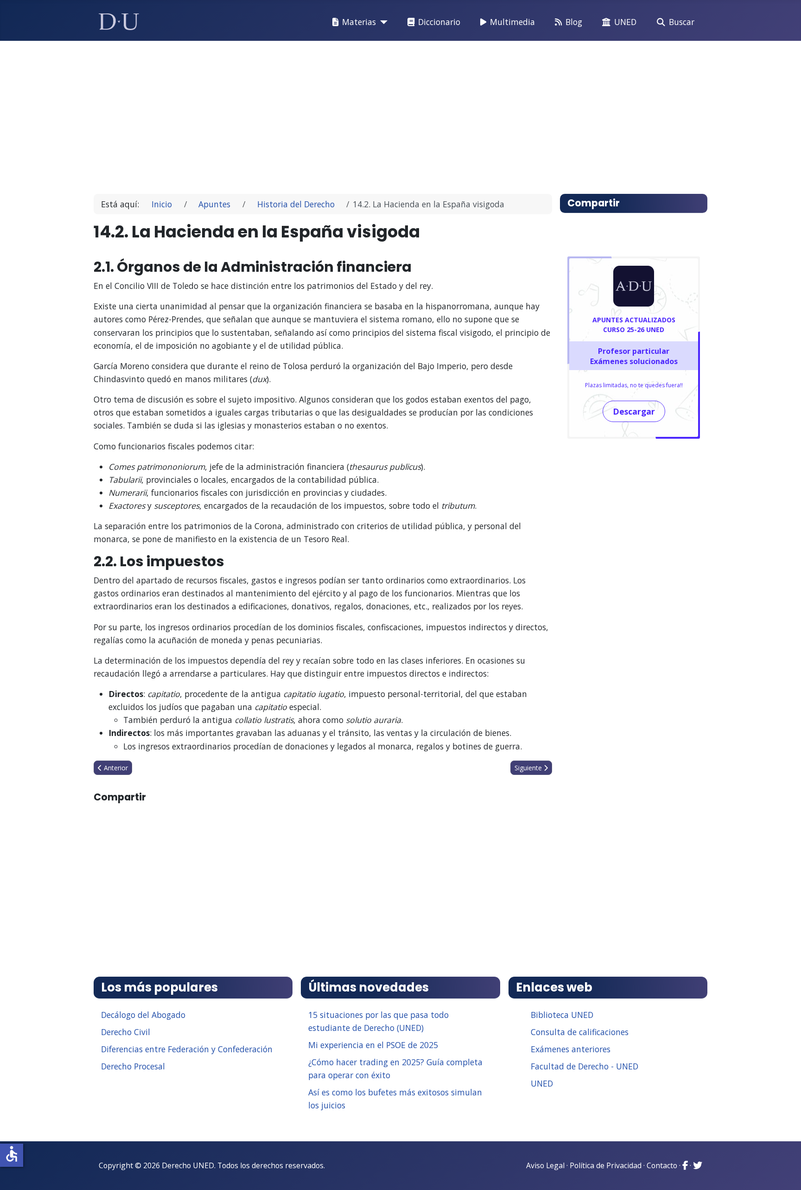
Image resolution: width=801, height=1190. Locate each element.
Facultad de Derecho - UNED (584, 1066)
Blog (574, 21)
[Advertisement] (379, 113)
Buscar (681, 21)
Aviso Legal (545, 1165)
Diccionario (439, 21)
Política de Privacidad (606, 1165)
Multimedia (512, 21)
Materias (359, 21)
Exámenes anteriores (570, 1049)
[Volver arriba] (784, 1171)
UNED (625, 21)
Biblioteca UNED (562, 1014)
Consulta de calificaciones (580, 1031)
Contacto (662, 1165)
